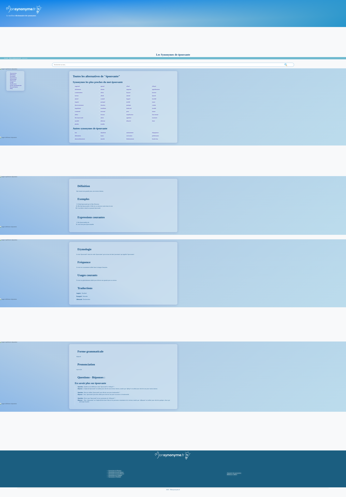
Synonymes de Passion (114, 470)
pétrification (155, 135)
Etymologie (13, 79)
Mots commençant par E (15, 58)
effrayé (154, 86)
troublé (154, 108)
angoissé (77, 86)
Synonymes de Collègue (115, 475)
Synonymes (13, 73)
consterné (77, 111)
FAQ (11, 88)
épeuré (154, 95)
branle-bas (155, 139)
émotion (103, 105)
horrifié (154, 99)
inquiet (77, 102)
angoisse (128, 89)
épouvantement (79, 105)
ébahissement (130, 139)
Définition (13, 74)
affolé (102, 95)
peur (127, 111)
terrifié (128, 102)
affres (76, 114)
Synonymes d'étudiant (114, 477)
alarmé (128, 95)
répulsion (103, 132)
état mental (155, 114)
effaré (128, 86)
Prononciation (14, 87)
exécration (129, 135)
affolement (78, 89)
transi (153, 102)
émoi (153, 121)
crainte (154, 105)
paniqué (103, 102)
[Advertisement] (173, 39)
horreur (154, 92)
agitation (128, 117)
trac (76, 132)
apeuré (102, 86)
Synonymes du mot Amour (116, 472)
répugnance (155, 132)
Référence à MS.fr (232, 474)
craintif (103, 99)
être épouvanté (79, 117)
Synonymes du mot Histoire (116, 473)
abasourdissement (80, 139)
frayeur (128, 92)
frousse (103, 114)
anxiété (77, 121)
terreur (77, 95)
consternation (78, 92)
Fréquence (13, 81)
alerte (102, 117)
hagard (128, 99)
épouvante (24, 58)
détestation (78, 135)
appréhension (156, 89)
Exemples (12, 76)
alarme (102, 89)
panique (128, 105)
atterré (76, 99)
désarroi (128, 121)
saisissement (129, 132)
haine (102, 135)
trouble (103, 124)
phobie (77, 124)
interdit (103, 139)
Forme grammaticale (16, 85)
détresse (103, 121)
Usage (12, 82)
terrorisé (103, 111)
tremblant (103, 108)
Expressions (13, 78)
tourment (154, 117)
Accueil (6, 58)
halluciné (129, 108)
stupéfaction (129, 114)
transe (153, 111)
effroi (102, 92)
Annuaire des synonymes (234, 473)
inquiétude (78, 108)
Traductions (13, 84)
